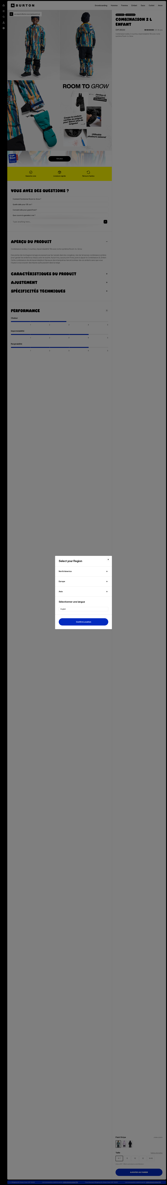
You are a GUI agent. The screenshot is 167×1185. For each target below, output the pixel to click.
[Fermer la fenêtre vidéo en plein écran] (108, 559)
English (63, 609)
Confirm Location (83, 622)
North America (65, 571)
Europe (62, 581)
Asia (61, 591)
